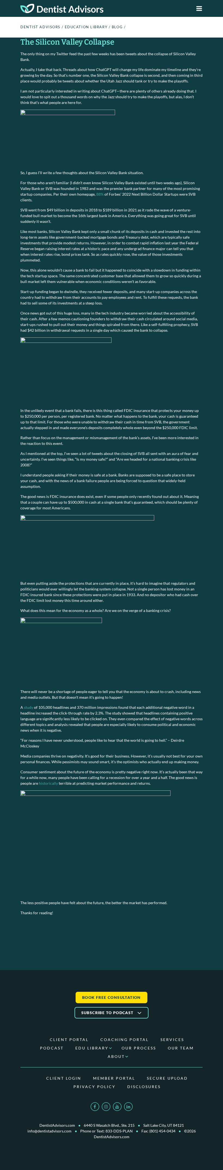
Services (172, 1039)
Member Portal (114, 1078)
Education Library (86, 27)
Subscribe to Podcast (108, 1012)
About (116, 1056)
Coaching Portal (124, 1039)
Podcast (52, 1048)
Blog (117, 27)
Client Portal (69, 1039)
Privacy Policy (94, 1086)
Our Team (181, 1048)
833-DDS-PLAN (119, 1131)
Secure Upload (167, 1078)
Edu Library (92, 1048)
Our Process (139, 1048)
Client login (63, 1078)
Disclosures (144, 1086)
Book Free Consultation (111, 997)
